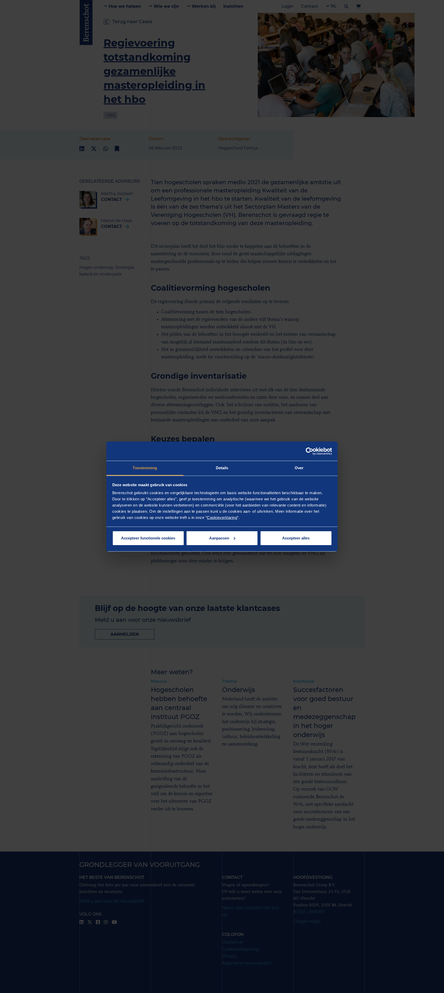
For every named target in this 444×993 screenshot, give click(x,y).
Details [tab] (222, 468)
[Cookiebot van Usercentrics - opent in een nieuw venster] (309, 451)
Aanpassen (219, 538)
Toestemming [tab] (145, 468)
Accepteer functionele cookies (148, 538)
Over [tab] (299, 468)
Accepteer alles (296, 538)
